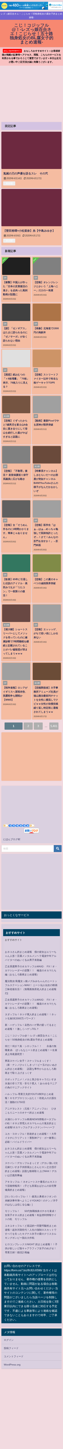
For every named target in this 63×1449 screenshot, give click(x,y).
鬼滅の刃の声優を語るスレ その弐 (25, 173)
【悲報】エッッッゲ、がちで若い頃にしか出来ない (46, 633)
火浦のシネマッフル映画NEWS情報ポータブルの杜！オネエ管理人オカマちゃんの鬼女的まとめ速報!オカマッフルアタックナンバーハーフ (30, 1123)
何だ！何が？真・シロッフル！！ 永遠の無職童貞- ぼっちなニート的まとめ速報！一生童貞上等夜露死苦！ (31, 1050)
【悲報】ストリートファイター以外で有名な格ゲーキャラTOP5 (46, 378)
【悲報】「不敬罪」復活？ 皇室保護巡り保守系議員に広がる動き (15, 475)
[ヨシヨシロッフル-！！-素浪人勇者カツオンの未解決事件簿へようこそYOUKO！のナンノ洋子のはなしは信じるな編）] (31, 1200)
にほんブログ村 (11, 839)
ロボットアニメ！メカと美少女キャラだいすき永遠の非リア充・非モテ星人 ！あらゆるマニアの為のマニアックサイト (31, 1083)
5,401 (53, 726)
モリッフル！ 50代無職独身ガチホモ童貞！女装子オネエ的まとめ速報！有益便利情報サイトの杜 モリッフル (31, 1215)
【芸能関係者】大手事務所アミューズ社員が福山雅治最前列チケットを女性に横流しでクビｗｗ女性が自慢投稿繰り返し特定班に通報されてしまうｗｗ (46, 699)
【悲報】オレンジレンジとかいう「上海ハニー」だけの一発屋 (46, 286)
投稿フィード (11, 1348)
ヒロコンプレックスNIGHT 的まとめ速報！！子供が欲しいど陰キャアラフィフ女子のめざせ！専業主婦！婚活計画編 (31, 1248)
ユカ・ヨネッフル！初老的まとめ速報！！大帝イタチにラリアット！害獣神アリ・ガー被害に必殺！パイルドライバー (30, 1138)
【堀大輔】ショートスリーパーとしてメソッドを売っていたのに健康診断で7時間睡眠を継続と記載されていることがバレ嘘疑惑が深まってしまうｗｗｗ (16, 641)
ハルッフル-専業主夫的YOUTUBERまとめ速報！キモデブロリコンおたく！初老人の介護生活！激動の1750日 (30, 1098)
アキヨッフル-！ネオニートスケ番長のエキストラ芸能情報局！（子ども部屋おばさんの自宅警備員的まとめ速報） (31, 1186)
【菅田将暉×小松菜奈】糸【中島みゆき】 (29, 230)
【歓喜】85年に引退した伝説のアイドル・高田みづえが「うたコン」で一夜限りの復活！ (15, 587)
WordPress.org (12, 1364)
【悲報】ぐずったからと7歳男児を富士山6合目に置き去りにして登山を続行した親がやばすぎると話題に (15, 428)
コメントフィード (13, 1356)
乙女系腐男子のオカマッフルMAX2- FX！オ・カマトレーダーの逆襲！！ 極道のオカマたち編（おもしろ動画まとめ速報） (31, 970)
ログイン (9, 1340)
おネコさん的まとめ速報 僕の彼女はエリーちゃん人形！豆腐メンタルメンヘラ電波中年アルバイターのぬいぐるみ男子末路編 (30, 956)
